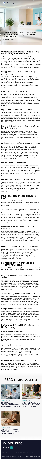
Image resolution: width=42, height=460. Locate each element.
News (11, 452)
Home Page (5, 452)
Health (5, 29)
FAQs (15, 452)
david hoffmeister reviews (26, 66)
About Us (27, 456)
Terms (35, 456)
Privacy (31, 456)
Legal (39, 456)
